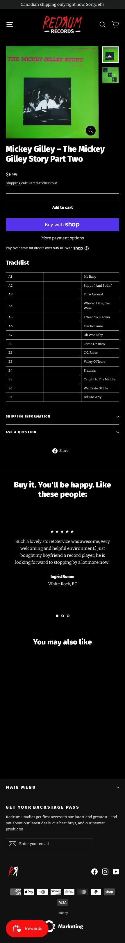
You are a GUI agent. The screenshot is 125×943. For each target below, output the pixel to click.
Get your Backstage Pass (43, 807)
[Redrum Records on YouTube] (116, 871)
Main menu (21, 787)
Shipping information (28, 416)
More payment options (62, 238)
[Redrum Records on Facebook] (94, 871)
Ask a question (21, 432)
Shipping (13, 183)
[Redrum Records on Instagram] (105, 871)
